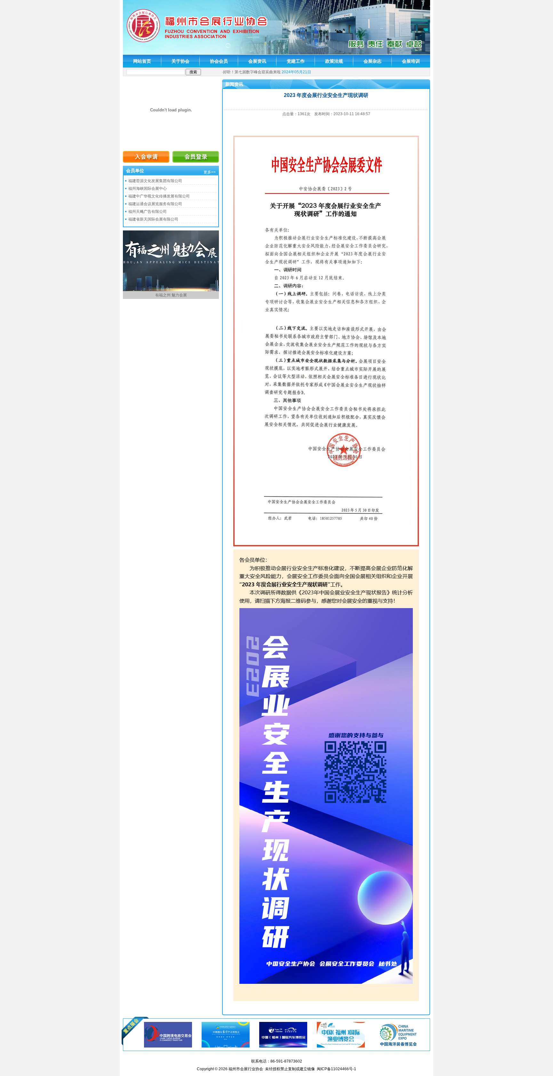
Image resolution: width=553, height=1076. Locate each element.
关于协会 (180, 61)
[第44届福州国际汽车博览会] (283, 1034)
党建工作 (296, 61)
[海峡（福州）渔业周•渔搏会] (341, 1034)
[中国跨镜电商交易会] (168, 1034)
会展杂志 (372, 61)
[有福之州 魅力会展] (171, 290)
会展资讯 (257, 61)
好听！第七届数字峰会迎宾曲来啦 (252, 72)
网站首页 (142, 61)
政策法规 (334, 61)
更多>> (210, 172)
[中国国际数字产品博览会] (225, 1034)
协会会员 (219, 61)
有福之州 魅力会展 (171, 295)
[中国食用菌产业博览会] (398, 1034)
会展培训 (411, 61)
